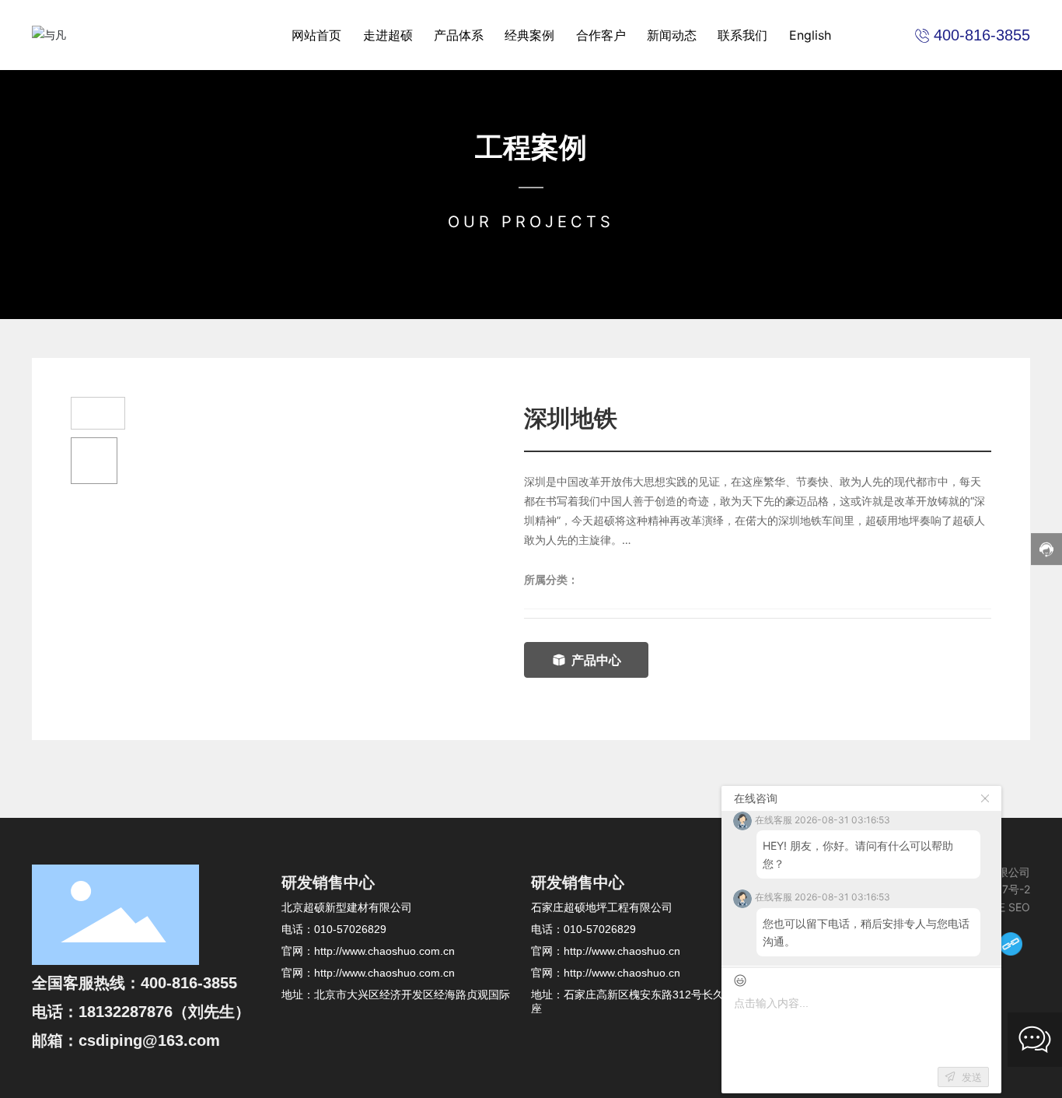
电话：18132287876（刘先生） (141, 1011)
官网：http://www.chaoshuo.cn (605, 951)
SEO (1019, 907)
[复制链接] (1010, 944)
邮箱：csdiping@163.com (126, 1040)
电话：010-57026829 (333, 929)
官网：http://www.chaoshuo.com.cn (368, 951)
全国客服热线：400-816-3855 (134, 982)
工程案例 (531, 147)
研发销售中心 (328, 882)
